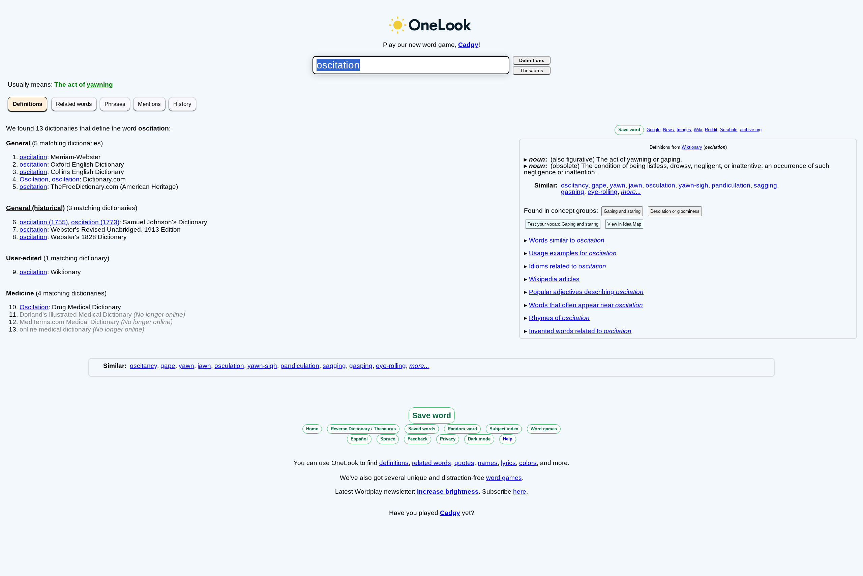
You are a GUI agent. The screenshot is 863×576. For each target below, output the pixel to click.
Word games (544, 428)
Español (359, 438)
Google (653, 129)
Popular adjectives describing (586, 291)
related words (431, 462)
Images (684, 129)
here (519, 491)
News (668, 129)
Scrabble (728, 129)
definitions (394, 462)
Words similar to (566, 240)
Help (507, 438)
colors (528, 462)
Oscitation (34, 179)
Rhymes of (559, 317)
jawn (635, 185)
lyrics (508, 462)
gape (599, 185)
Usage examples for (573, 253)
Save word (629, 129)
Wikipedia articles (554, 279)
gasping (572, 191)
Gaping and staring (622, 211)
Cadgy (468, 44)
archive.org (751, 129)
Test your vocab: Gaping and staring (563, 224)
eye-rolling (603, 191)
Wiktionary (692, 147)
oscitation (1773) (95, 222)
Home (312, 428)
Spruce (387, 438)
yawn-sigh (693, 185)
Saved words (421, 428)
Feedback (417, 438)
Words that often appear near (586, 305)
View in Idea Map (624, 224)
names (488, 462)
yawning (100, 84)
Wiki (698, 129)
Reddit (711, 129)
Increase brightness (448, 491)
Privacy (447, 438)
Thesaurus (531, 70)
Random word (462, 428)
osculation (660, 185)
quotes (464, 462)
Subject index (503, 428)
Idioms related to (567, 266)
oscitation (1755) (44, 222)
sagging (765, 185)
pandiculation (731, 185)
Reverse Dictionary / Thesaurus (363, 428)
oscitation (33, 157)
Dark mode (479, 438)
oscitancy (574, 185)
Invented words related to (580, 331)
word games (504, 477)
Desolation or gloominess (675, 211)
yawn (617, 185)
